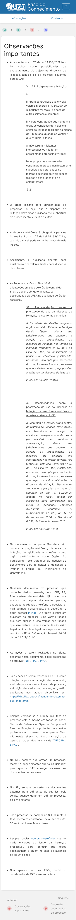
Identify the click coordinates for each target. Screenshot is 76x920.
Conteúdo (57, 18)
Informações (18, 18)
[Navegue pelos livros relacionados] (11, 30)
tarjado (32, 612)
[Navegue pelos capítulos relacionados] (25, 30)
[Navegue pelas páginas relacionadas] (39, 30)
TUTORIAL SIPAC (34, 660)
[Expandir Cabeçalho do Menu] (66, 6)
